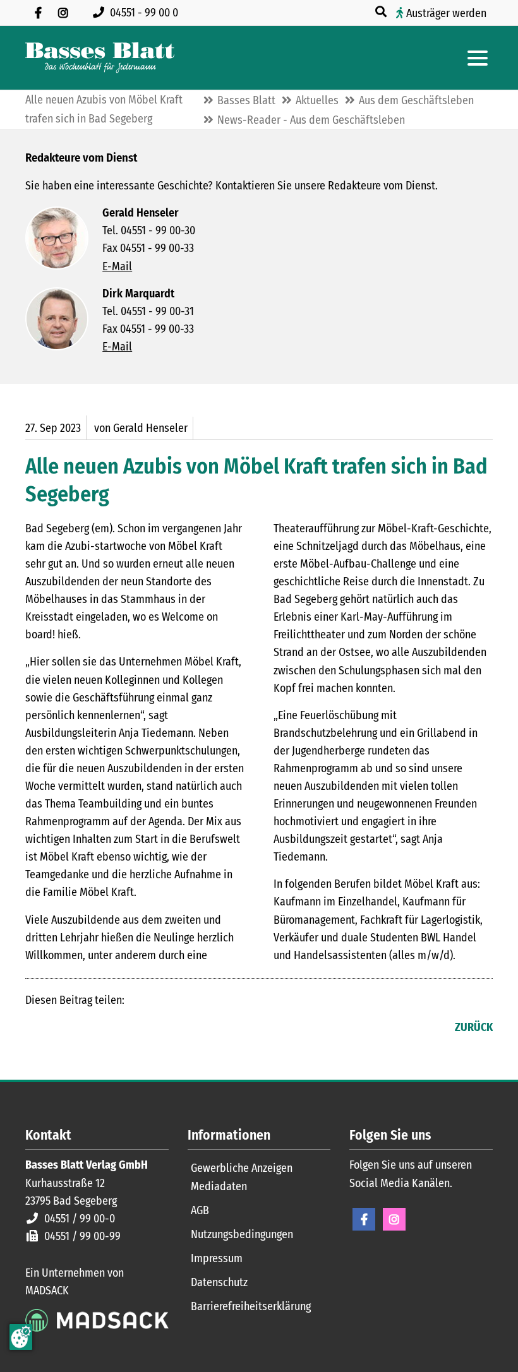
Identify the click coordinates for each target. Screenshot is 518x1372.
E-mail (86, 1028)
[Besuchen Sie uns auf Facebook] (38, 12)
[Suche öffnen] (382, 12)
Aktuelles (317, 100)
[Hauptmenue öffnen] (477, 58)
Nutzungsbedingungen (242, 1234)
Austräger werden (446, 13)
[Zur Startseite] (99, 57)
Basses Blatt (246, 100)
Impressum (217, 1258)
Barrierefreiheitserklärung (251, 1306)
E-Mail (117, 266)
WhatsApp (111, 1028)
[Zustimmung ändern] (20, 1337)
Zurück (474, 1027)
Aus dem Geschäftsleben (416, 100)
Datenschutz (219, 1282)
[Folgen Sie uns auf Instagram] (63, 12)
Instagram (394, 1219)
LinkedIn (61, 1028)
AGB (200, 1210)
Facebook (35, 1028)
